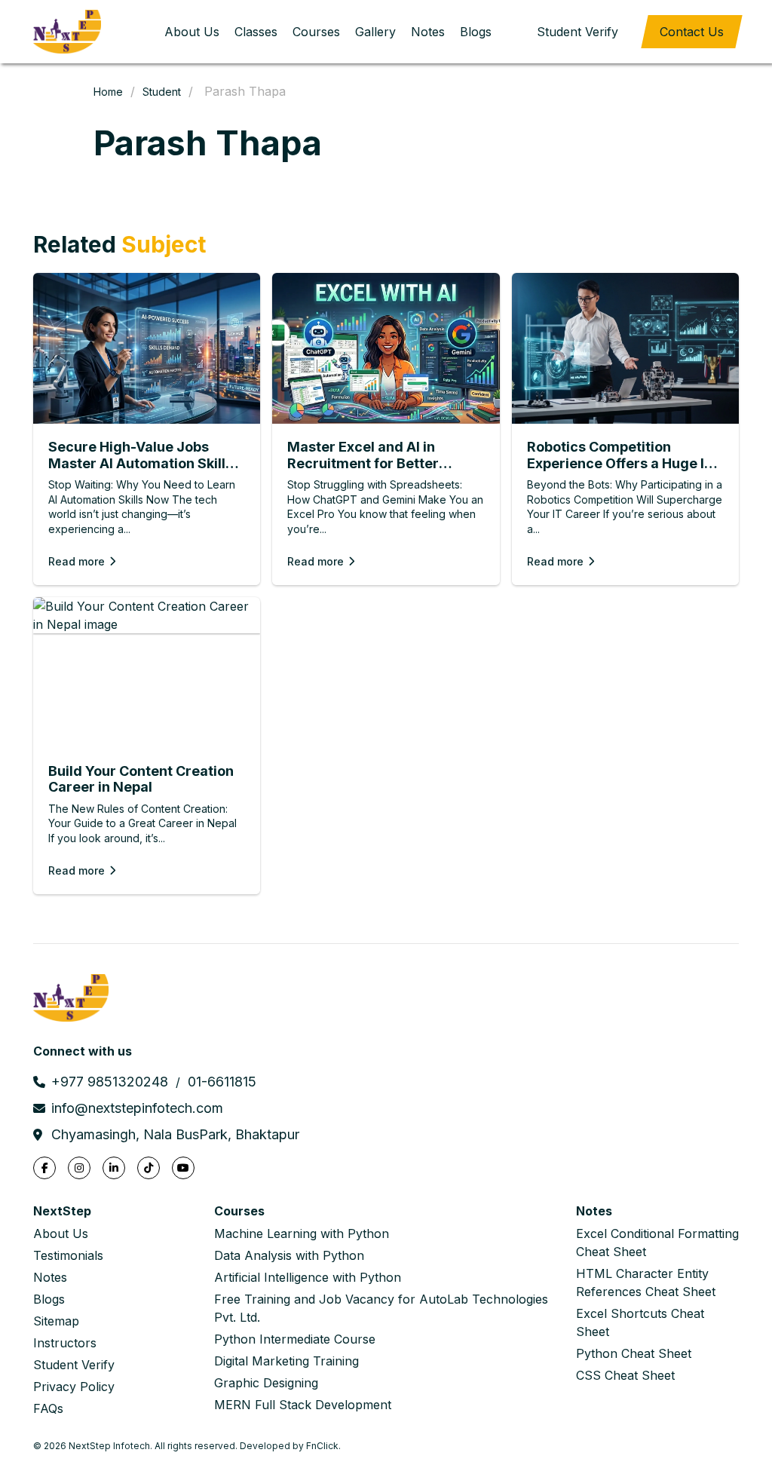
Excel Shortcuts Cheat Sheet (640, 1322)
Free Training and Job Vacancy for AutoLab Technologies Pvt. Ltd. (381, 1308)
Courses (316, 31)
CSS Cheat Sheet (625, 1375)
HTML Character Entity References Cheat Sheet (645, 1282)
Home (108, 91)
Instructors (64, 1342)
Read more (76, 561)
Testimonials (68, 1255)
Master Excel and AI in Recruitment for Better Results (363, 455)
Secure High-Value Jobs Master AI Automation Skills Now (140, 455)
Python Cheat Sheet (633, 1353)
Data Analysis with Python (289, 1255)
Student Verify (74, 1364)
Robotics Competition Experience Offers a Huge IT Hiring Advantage (620, 455)
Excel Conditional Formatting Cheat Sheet (657, 1242)
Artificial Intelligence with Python (307, 1277)
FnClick (322, 1445)
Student (161, 91)
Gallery (375, 31)
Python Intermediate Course (294, 1339)
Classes (255, 31)
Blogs (476, 31)
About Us (191, 31)
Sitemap (56, 1320)
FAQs (48, 1408)
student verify (577, 31)
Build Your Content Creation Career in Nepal (141, 779)
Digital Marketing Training (286, 1360)
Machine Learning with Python (301, 1233)
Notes (428, 31)
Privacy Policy (74, 1386)
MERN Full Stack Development (302, 1404)
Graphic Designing (266, 1382)
